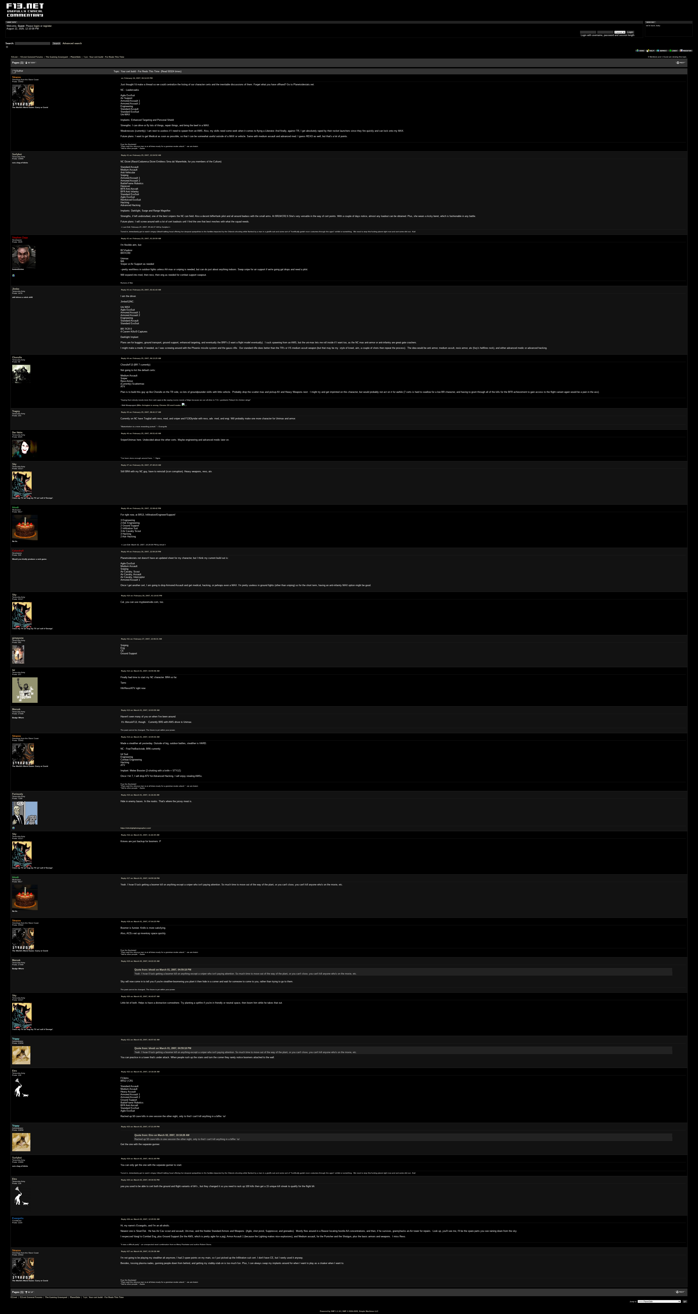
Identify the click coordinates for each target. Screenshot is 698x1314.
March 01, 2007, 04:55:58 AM (140, 671)
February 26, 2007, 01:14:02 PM (141, 596)
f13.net (14, 57)
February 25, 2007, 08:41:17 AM (141, 412)
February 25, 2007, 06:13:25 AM (141, 358)
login (37, 26)
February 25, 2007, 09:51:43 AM (141, 433)
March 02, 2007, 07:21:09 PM (140, 1127)
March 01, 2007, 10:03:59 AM (140, 710)
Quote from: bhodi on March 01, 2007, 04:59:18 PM (163, 969)
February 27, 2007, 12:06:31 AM (141, 639)
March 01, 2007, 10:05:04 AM (140, 737)
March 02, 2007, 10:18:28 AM (140, 1072)
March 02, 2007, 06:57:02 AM (140, 1040)
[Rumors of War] (13, 276)
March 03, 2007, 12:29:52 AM (140, 1219)
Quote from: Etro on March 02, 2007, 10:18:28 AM (162, 1135)
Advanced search (72, 43)
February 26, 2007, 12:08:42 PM (141, 508)
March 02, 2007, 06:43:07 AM (140, 996)
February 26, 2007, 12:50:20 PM (141, 552)
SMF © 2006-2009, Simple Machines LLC (360, 1311)
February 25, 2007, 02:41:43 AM (141, 290)
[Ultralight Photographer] (13, 829)
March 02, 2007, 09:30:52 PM (140, 1180)
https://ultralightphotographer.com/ (136, 828)
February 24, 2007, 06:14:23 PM (137, 78)
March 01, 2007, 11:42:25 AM (140, 835)
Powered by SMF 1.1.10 (330, 1311)
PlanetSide (76, 57)
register (47, 26)
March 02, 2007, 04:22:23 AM (140, 961)
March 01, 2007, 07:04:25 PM (140, 921)
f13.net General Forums (31, 57)
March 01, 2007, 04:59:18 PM (140, 878)
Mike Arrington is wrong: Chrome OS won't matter (159, 405)
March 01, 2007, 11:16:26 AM (140, 795)
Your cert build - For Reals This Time (106, 57)
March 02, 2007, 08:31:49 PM (140, 1159)
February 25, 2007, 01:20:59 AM (141, 238)
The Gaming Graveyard (57, 57)
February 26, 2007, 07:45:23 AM (141, 465)
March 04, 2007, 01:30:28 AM (140, 1251)
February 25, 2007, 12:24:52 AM (141, 155)
